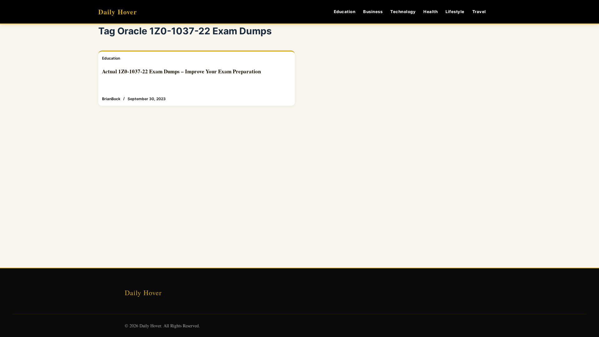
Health (430, 11)
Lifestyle (455, 11)
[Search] (498, 11)
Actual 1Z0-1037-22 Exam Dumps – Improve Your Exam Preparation (181, 71)
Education (345, 11)
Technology (403, 11)
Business (372, 11)
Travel (479, 11)
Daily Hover (117, 12)
